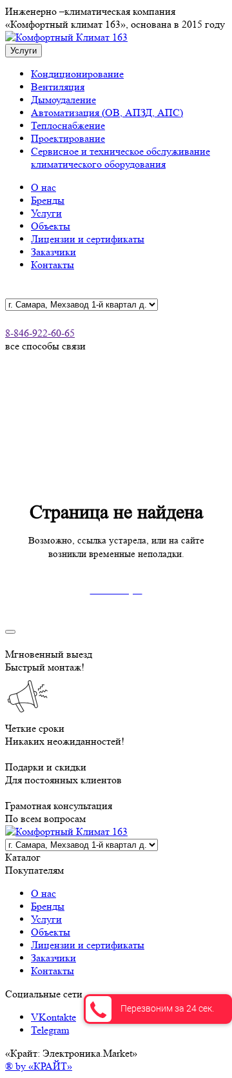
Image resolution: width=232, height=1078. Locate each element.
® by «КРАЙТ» (38, 1066)
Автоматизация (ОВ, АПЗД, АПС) (107, 112)
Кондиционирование (77, 74)
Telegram (50, 1030)
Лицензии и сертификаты (87, 239)
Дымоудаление (63, 99)
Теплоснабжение (68, 125)
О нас (43, 187)
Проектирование (68, 138)
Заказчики (53, 252)
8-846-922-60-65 (40, 333)
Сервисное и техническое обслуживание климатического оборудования (120, 157)
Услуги (46, 213)
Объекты (50, 226)
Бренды (47, 200)
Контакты (52, 265)
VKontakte (53, 1017)
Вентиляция (57, 87)
